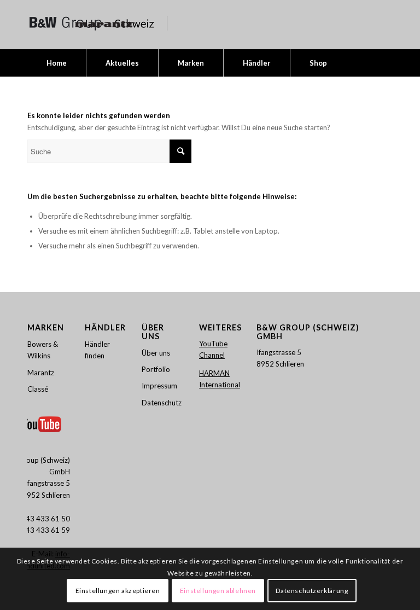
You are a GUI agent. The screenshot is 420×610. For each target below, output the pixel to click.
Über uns (156, 352)
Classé (37, 389)
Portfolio (156, 369)
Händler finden (97, 350)
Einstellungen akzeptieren (117, 590)
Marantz (40, 372)
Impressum (159, 385)
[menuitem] (56, 63)
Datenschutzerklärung (312, 590)
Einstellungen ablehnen (218, 590)
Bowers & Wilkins (42, 350)
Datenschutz (162, 402)
